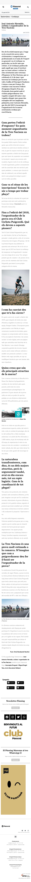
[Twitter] (18, 717)
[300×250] (13, 731)
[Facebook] (7, 717)
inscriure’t (18, 204)
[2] (13, 790)
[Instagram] (12, 717)
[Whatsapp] (24, 717)
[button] (28, 7)
